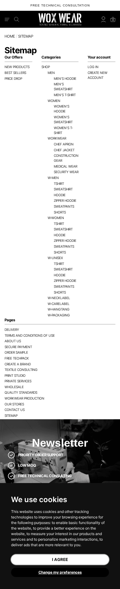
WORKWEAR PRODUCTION (24, 398)
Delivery (12, 330)
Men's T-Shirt (65, 95)
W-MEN (53, 178)
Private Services (18, 381)
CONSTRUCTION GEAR (66, 158)
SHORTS (60, 212)
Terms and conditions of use (30, 336)
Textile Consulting (21, 370)
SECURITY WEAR (66, 172)
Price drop (13, 79)
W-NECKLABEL (59, 298)
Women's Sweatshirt (63, 119)
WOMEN (54, 101)
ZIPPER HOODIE (65, 201)
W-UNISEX (55, 258)
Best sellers (15, 73)
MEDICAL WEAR (65, 167)
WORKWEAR (57, 138)
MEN (51, 73)
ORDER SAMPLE (16, 353)
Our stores (14, 404)
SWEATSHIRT (63, 189)
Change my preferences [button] (60, 572)
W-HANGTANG (59, 309)
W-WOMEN (56, 218)
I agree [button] (60, 559)
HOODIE (60, 195)
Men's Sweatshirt (63, 86)
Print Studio (15, 376)
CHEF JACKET (64, 150)
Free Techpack (17, 358)
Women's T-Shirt (63, 130)
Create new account (97, 75)
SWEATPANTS (64, 207)
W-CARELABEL (59, 304)
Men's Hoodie (65, 79)
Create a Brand (18, 364)
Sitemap (11, 416)
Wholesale (14, 387)
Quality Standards (21, 393)
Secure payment (18, 347)
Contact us (15, 410)
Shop (46, 67)
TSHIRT (59, 184)
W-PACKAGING (59, 315)
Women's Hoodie (61, 108)
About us (13, 341)
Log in (93, 67)
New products (17, 67)
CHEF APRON (64, 144)
